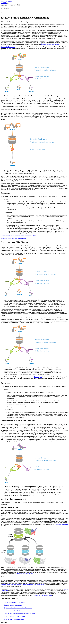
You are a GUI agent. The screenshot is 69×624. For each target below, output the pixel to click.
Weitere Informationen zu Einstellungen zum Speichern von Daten (18, 235)
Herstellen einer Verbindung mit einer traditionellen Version (20, 613)
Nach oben (4, 622)
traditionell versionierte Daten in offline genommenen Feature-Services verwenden (22, 584)
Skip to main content (6, 1)
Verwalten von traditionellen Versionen (14, 616)
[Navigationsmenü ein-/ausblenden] (8, 3)
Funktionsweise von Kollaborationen (42, 595)
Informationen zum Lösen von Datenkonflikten (13, 238)
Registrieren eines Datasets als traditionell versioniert (18, 608)
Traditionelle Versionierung (8, 47)
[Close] (1, 12)
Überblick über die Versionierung (50, 44)
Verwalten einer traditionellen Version (14, 619)
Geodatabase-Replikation (61, 524)
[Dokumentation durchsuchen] (18, 5)
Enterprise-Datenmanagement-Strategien (14, 602)
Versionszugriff (38, 377)
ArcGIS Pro (4, 3)
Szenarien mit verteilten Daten (25, 573)
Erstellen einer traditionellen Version (13, 611)
